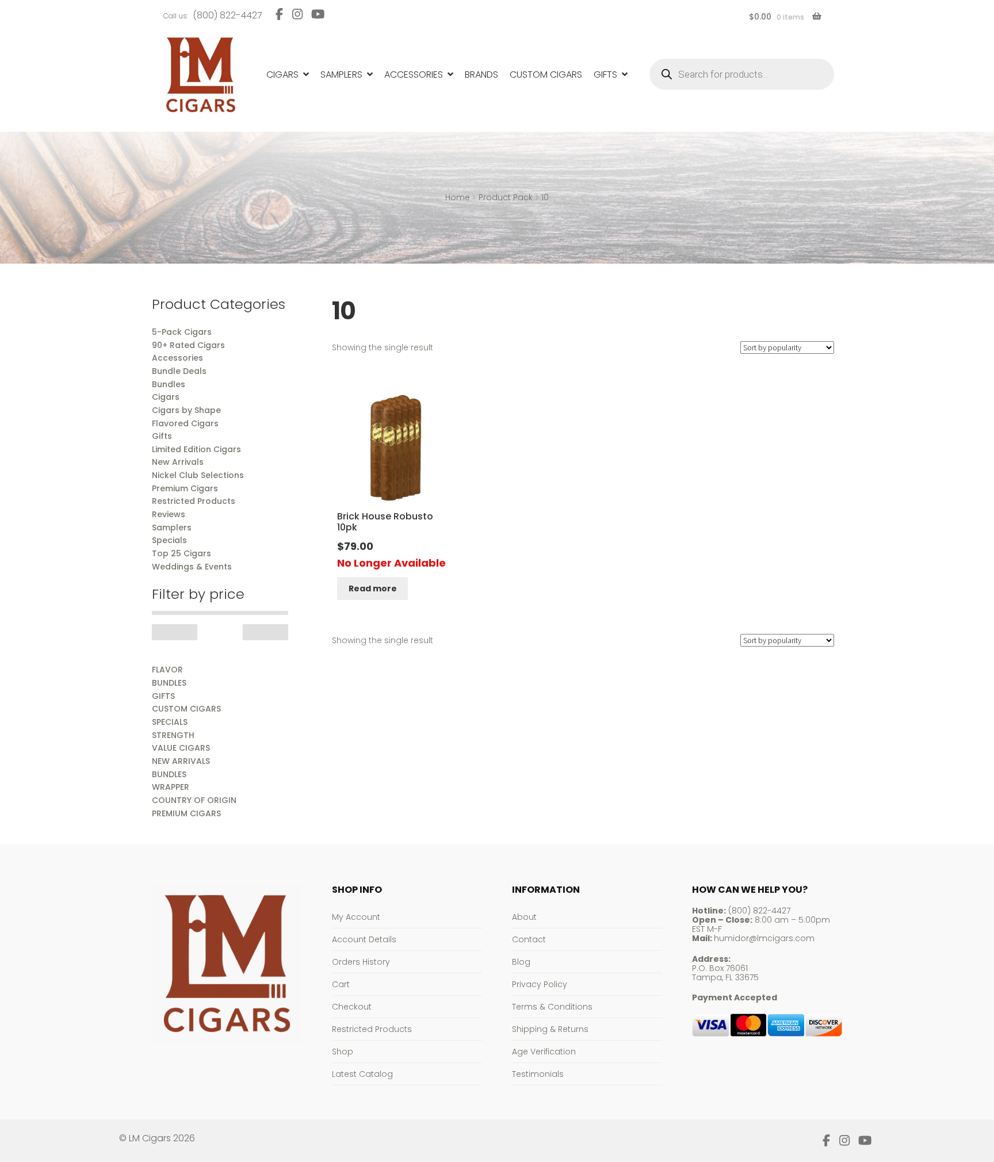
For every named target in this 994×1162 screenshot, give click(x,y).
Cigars (282, 74)
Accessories (413, 74)
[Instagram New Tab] (297, 14)
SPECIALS (170, 722)
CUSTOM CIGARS (186, 708)
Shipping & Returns (550, 1029)
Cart (341, 984)
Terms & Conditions (552, 1006)
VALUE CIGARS (181, 748)
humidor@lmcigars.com (764, 938)
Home (457, 197)
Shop (342, 1051)
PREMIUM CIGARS (186, 813)
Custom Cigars (546, 74)
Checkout (352, 1006)
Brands (481, 74)
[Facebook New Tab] (279, 14)
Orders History (361, 962)
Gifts (605, 74)
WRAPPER (170, 787)
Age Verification (544, 1051)
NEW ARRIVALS (181, 761)
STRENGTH (173, 735)
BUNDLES (169, 683)
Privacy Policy (539, 984)
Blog (521, 962)
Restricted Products (372, 1029)
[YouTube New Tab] (318, 14)
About (524, 917)
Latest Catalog (362, 1074)
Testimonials (538, 1074)
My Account (356, 917)
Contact (529, 939)
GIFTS (163, 696)
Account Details (364, 939)
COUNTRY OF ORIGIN (194, 800)
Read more (373, 588)
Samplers (341, 74)
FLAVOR (167, 669)
